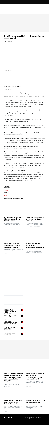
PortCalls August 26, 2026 (10, 333)
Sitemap (31, 418)
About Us (26, 417)
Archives (26, 418)
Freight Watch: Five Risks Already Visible (9, 328)
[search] (43, 2)
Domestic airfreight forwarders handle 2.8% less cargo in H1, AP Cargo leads (10, 322)
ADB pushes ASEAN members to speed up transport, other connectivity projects (10, 311)
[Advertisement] (24, 23)
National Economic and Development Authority (12, 198)
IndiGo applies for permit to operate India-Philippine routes (10, 316)
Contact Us (31, 417)
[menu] (4, 2)
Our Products (38, 417)
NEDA (22, 198)
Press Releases (8, 41)
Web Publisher (7, 192)
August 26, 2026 (7, 313)
